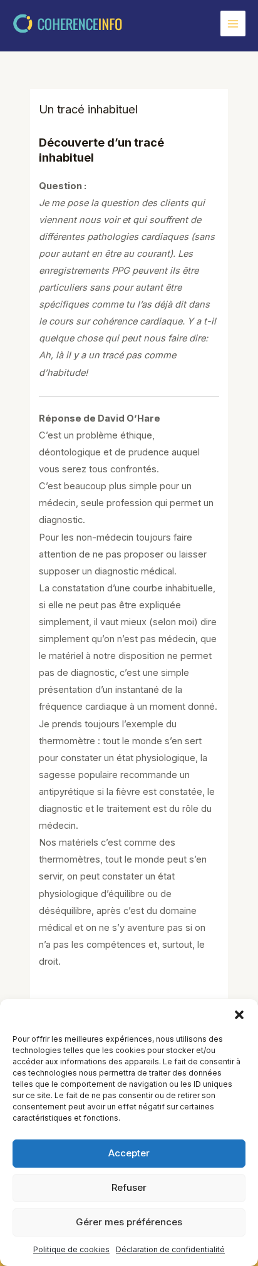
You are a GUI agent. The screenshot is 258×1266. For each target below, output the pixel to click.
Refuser (129, 1187)
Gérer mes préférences (129, 1222)
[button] (239, 1015)
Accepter (129, 1153)
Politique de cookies (71, 1249)
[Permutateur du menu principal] (232, 23)
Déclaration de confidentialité (170, 1249)
